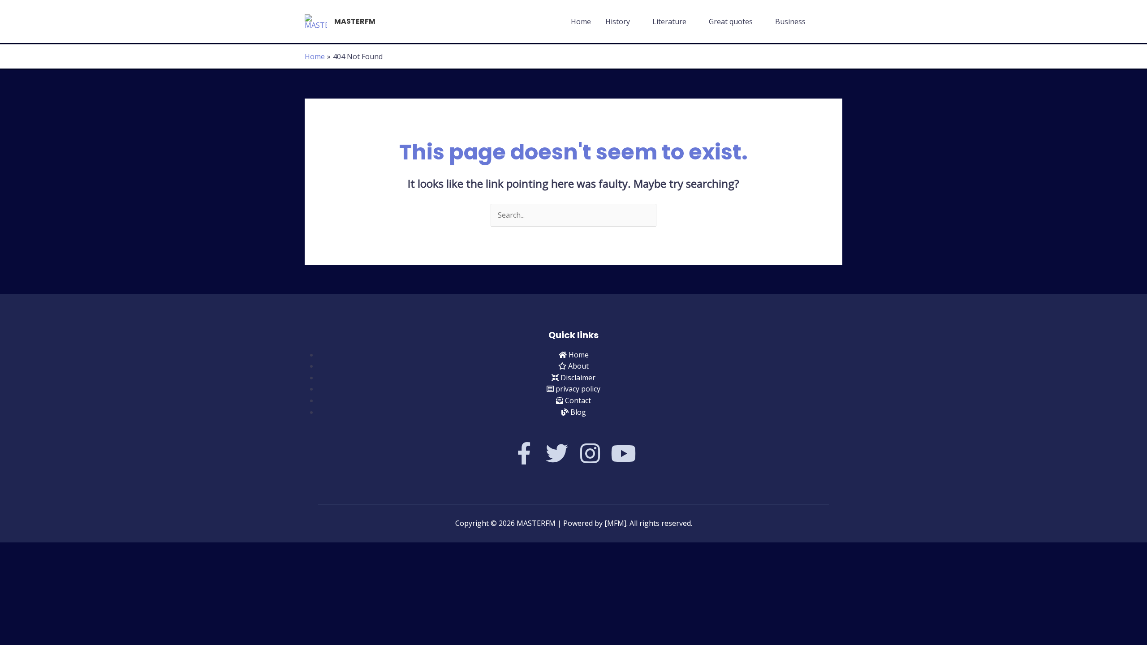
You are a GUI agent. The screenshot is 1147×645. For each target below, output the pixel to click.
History (617, 21)
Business (790, 21)
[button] (831, 21)
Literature (669, 21)
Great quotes (731, 21)
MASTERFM (354, 21)
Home (581, 21)
